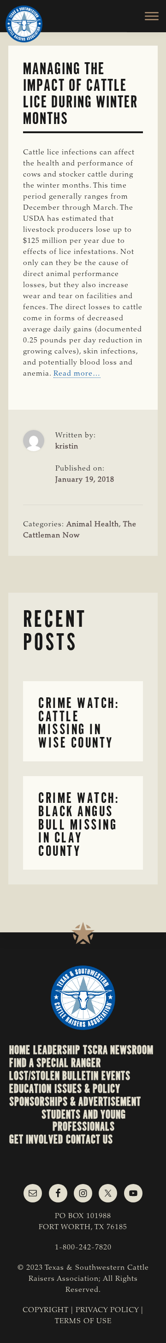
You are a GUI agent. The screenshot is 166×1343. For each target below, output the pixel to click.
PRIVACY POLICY (107, 1310)
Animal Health (92, 524)
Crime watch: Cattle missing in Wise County (78, 722)
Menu (146, 16)
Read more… (77, 373)
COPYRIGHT (46, 1310)
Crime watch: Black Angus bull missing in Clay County (78, 824)
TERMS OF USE (83, 1321)
